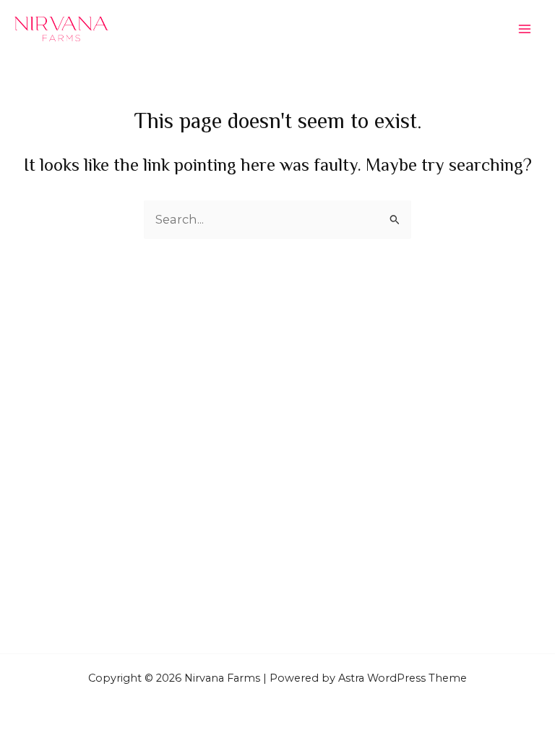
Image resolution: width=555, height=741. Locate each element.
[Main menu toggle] (524, 29)
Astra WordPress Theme (402, 678)
